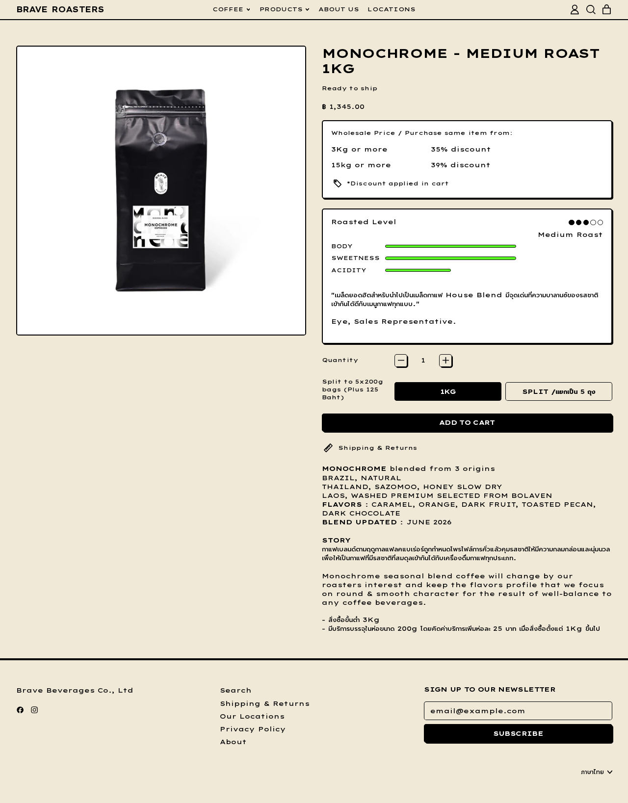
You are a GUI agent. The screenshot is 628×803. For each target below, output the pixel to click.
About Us (338, 9)
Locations (391, 9)
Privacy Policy (253, 729)
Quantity (340, 359)
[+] (445, 360)
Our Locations (252, 716)
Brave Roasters (60, 9)
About (233, 742)
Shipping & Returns (265, 703)
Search (236, 690)
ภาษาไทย (592, 772)
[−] (400, 360)
